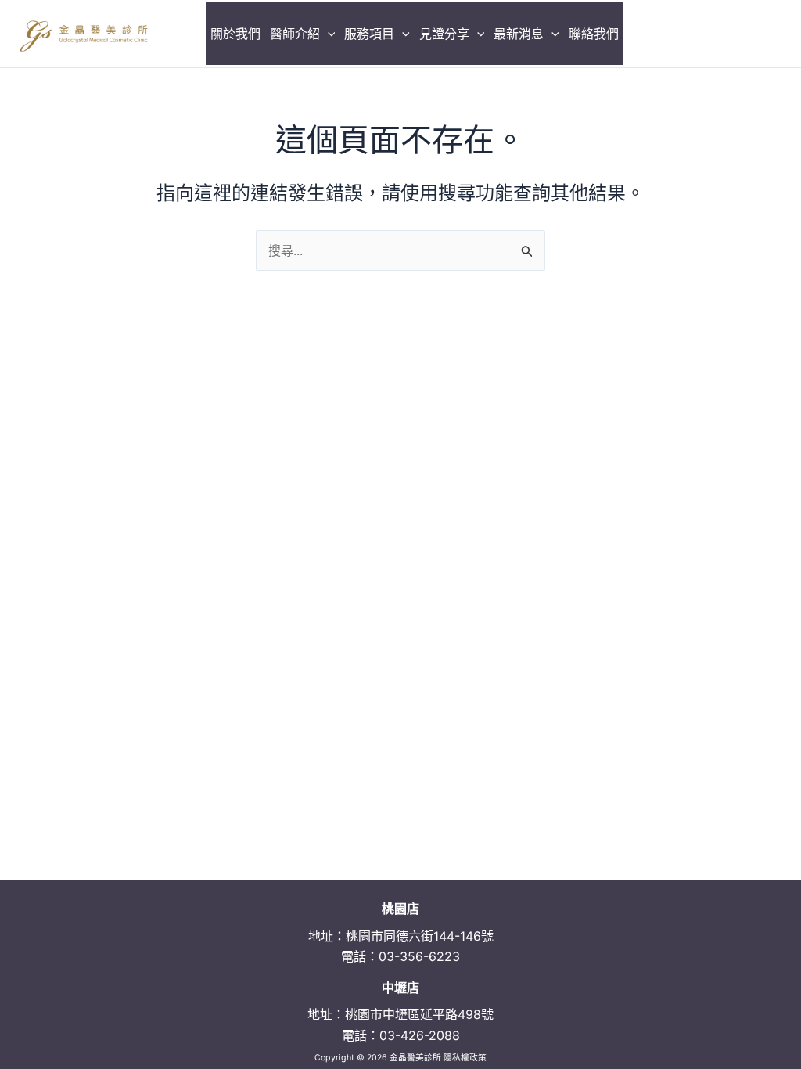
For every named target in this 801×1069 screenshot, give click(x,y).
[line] (773, 33)
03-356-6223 (419, 956)
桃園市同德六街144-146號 (420, 936)
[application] (328, 33)
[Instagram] (739, 33)
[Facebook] (706, 33)
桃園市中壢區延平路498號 (419, 1014)
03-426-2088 (419, 1035)
